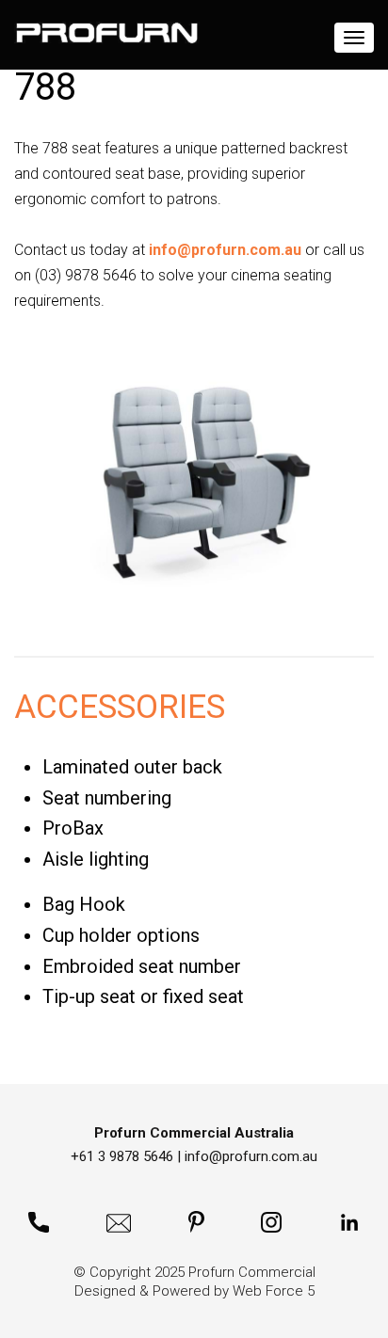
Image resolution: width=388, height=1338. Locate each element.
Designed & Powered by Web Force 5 (194, 1290)
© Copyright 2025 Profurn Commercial (194, 1272)
